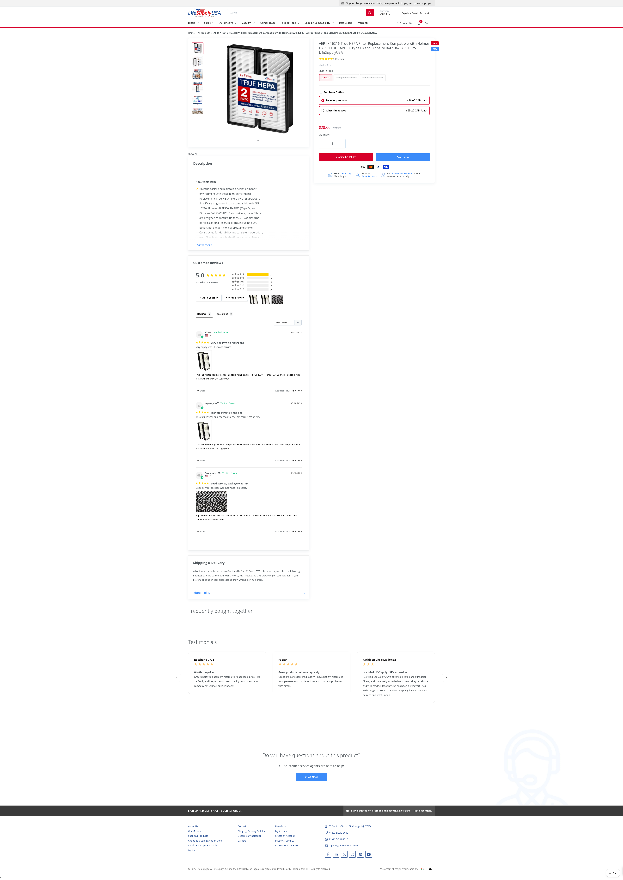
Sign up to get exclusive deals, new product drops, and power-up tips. (389, 3)
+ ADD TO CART (346, 157)
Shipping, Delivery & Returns (253, 831)
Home (191, 32)
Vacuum (246, 22)
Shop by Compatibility (317, 22)
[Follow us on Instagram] (352, 855)
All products (204, 32)
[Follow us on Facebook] (328, 855)
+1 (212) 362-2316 (338, 839)
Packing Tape (288, 22)
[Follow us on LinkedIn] (336, 855)
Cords (207, 22)
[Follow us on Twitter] (344, 855)
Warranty (363, 22)
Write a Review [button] (236, 297)
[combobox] (296, 12)
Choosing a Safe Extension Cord (205, 840)
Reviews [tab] (201, 313)
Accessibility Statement (287, 845)
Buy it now (403, 157)
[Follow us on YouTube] (368, 855)
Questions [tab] (222, 313)
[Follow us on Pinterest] (360, 855)
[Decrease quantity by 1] (322, 143)
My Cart (192, 850)
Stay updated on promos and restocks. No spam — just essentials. (391, 811)
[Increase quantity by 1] (342, 143)
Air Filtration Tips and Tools (202, 845)
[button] (294, 390)
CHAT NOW (311, 777)
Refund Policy (201, 593)
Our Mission (194, 831)
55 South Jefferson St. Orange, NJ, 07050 (350, 826)
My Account (281, 831)
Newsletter (281, 826)
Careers (242, 840)
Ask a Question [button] (210, 297)
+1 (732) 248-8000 (338, 832)
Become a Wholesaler (249, 835)
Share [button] (202, 390)
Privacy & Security (284, 840)
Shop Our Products (198, 835)
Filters (191, 22)
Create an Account (285, 835)
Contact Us (244, 826)
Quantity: (324, 134)
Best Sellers (345, 22)
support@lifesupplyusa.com (343, 845)
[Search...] (370, 12)
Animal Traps (267, 22)
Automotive (226, 22)
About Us (193, 826)
